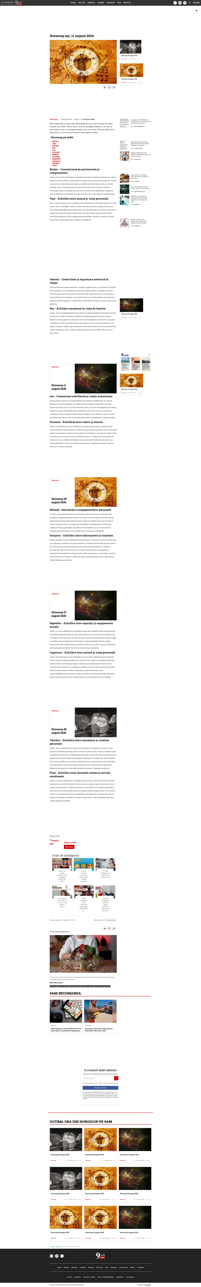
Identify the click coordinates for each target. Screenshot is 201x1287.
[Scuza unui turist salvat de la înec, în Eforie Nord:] (100, 1011)
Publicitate (119, 1277)
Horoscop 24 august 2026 (129, 314)
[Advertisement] (135, 134)
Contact (69, 1277)
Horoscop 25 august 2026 (94, 1194)
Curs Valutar (130, 1277)
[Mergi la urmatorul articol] (196, 10)
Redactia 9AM (89, 119)
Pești (54, 165)
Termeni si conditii (89, 1277)
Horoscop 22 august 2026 (94, 1232)
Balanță (55, 154)
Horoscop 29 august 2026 (129, 55)
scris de (131, 59)
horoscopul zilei (74, 986)
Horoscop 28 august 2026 (129, 79)
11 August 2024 (66, 119)
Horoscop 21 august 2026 (129, 1232)
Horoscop (111, 3)
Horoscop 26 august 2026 (60, 1194)
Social (73, 3)
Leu (53, 150)
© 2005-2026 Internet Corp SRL (59, 1285)
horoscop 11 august (87, 986)
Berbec (55, 141)
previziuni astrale (63, 986)
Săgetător (56, 159)
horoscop (53, 986)
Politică (81, 3)
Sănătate (91, 3)
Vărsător (56, 163)
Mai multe (69, 847)
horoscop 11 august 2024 (102, 986)
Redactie (127, 3)
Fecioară (56, 152)
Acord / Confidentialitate (106, 1277)
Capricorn (56, 161)
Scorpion (56, 157)
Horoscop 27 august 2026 (129, 1155)
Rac (53, 148)
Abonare (196, 3)
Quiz (119, 3)
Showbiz (101, 3)
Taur (54, 143)
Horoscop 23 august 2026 (129, 389)
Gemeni (55, 146)
